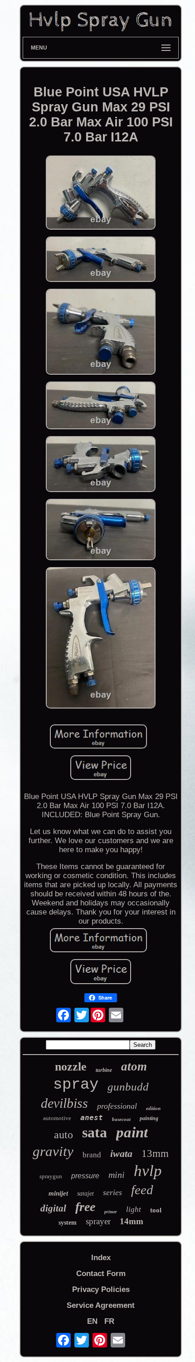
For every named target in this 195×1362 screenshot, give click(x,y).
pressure (85, 1176)
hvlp (148, 1171)
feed (142, 1189)
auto (63, 1135)
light (133, 1209)
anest (91, 1117)
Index (101, 1257)
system (67, 1222)
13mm (155, 1153)
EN (92, 1321)
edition (153, 1108)
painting (149, 1118)
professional (117, 1106)
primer (110, 1211)
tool (155, 1210)
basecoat (121, 1119)
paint (132, 1132)
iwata (121, 1153)
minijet (58, 1193)
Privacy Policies (101, 1289)
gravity (53, 1151)
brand (92, 1155)
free (85, 1207)
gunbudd (128, 1087)
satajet (85, 1193)
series (112, 1192)
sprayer (98, 1221)
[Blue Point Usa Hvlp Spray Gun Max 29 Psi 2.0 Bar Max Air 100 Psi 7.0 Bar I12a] (101, 193)
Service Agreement (101, 1305)
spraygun (50, 1176)
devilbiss (64, 1103)
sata (94, 1132)
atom (134, 1066)
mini (116, 1175)
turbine (104, 1070)
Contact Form (101, 1273)
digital (53, 1208)
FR (109, 1321)
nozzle (71, 1066)
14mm (131, 1221)
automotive (57, 1118)
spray (75, 1084)
